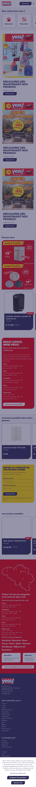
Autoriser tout (18, 783)
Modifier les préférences (18, 773)
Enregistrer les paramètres (18, 777)
